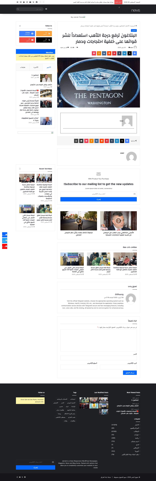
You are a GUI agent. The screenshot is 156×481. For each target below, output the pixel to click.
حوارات (136, 435)
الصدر (62, 403)
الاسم (135, 354)
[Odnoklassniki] (99, 53)
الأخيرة (36, 67)
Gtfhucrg (119, 294)
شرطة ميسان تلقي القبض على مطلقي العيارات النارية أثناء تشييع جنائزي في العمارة (73, 269)
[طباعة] (76, 141)
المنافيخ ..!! (35, 75)
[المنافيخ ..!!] (46, 78)
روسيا (59, 413)
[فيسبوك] (135, 53)
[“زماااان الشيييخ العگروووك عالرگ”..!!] (46, 121)
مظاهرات (72, 421)
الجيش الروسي (71, 403)
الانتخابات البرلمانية (62, 399)
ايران (67, 406)
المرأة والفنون (134, 428)
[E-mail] (133, 132)
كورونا (137, 451)
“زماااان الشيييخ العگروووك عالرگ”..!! (30, 119)
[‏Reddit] (109, 53)
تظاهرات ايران (60, 410)
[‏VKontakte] (104, 53)
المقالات (136, 431)
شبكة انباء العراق (106, 477)
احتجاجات (72, 399)
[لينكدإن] (124, 53)
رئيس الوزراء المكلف (69, 413)
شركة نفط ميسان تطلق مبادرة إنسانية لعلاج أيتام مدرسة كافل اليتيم (100, 269)
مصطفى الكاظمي (60, 417)
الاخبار (127, 26)
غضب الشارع (71, 417)
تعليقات (22, 67)
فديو (137, 444)
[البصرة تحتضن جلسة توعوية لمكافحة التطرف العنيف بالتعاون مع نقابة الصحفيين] (125, 259)
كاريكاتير (136, 448)
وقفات (65, 421)
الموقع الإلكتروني (92, 363)
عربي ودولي (135, 441)
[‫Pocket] (94, 53)
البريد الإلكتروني (132, 363)
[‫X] (129, 53)
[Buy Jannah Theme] (78, 17)
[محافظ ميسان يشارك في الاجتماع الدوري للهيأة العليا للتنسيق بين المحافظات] (84, 405)
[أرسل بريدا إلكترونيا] (129, 47)
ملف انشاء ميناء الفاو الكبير (130, 454)
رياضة (137, 438)
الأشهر (49, 67)
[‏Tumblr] (119, 53)
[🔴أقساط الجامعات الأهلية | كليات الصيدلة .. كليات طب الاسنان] (46, 93)
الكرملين (55, 403)
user (131, 47)
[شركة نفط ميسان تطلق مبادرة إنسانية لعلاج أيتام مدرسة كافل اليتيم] (98, 259)
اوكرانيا (73, 406)
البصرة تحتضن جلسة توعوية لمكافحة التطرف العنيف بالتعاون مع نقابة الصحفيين (125, 269)
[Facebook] (4, 234)
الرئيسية (133, 26)
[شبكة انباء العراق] (124, 9)
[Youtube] (4, 246)
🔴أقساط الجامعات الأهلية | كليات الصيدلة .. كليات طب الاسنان (29, 92)
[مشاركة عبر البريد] (81, 141)
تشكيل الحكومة (71, 410)
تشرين (61, 406)
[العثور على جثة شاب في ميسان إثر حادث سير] (93, 405)
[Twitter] (4, 240)
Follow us (41, 392)
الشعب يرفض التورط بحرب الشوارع (41, 84)
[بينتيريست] (114, 53)
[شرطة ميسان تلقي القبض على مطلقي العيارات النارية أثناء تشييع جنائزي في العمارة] (72, 259)
